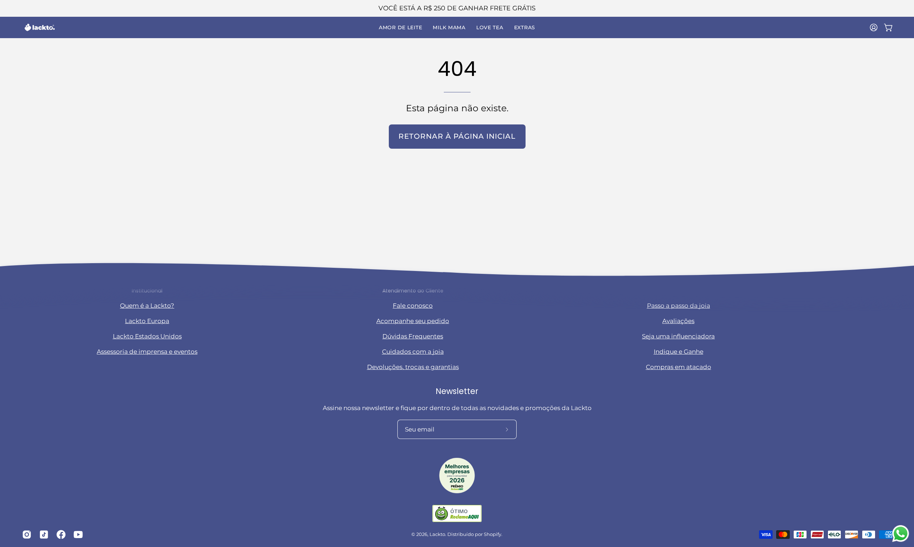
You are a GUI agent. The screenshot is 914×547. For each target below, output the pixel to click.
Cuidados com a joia (413, 352)
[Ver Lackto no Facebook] (60, 534)
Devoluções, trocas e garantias (413, 367)
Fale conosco (413, 306)
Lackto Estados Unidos (147, 336)
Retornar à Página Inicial (457, 136)
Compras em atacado (678, 367)
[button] (400, 27)
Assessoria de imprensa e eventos (147, 352)
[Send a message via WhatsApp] (900, 533)
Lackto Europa (147, 321)
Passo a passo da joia (678, 306)
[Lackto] (39, 27)
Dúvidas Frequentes (412, 336)
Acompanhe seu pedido (412, 321)
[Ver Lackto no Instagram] (25, 534)
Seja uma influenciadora (678, 336)
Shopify (492, 534)
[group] (457, 8)
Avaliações (678, 321)
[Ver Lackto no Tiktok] (42, 534)
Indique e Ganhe (678, 352)
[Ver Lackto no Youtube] (77, 534)
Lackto (437, 534)
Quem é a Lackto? (147, 306)
